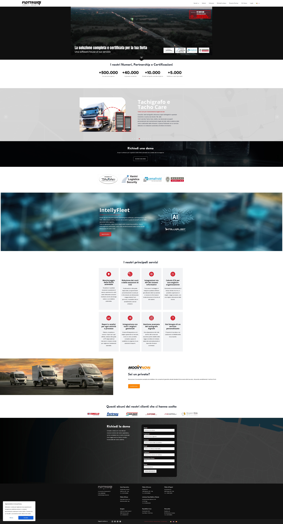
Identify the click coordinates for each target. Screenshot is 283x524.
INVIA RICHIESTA (150, 471)
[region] (19, 511)
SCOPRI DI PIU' (134, 386)
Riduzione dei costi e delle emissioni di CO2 (130, 282)
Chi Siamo (244, 3)
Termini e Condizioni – (149, 521)
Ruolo (146, 464)
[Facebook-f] (112, 521)
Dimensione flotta (149, 458)
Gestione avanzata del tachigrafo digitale (151, 326)
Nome (146, 428)
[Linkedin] (118, 521)
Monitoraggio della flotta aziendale (109, 282)
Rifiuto (11, 517)
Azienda (147, 440)
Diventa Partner (233, 3)
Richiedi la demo (221, 3)
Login (251, 3)
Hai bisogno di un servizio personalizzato (173, 326)
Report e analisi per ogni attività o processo (108, 326)
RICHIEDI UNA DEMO (140, 159)
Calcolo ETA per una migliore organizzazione (173, 282)
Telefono (147, 452)
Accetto (26, 517)
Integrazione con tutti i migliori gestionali (130, 326)
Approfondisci (105, 234)
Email (146, 446)
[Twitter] (115, 521)
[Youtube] (120, 521)
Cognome (147, 434)
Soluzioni (211, 3)
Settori (204, 3)
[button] (132, 138)
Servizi (195, 3)
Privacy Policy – (157, 521)
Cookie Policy (164, 521)
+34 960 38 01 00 (125, 514)
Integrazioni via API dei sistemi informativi (151, 282)
